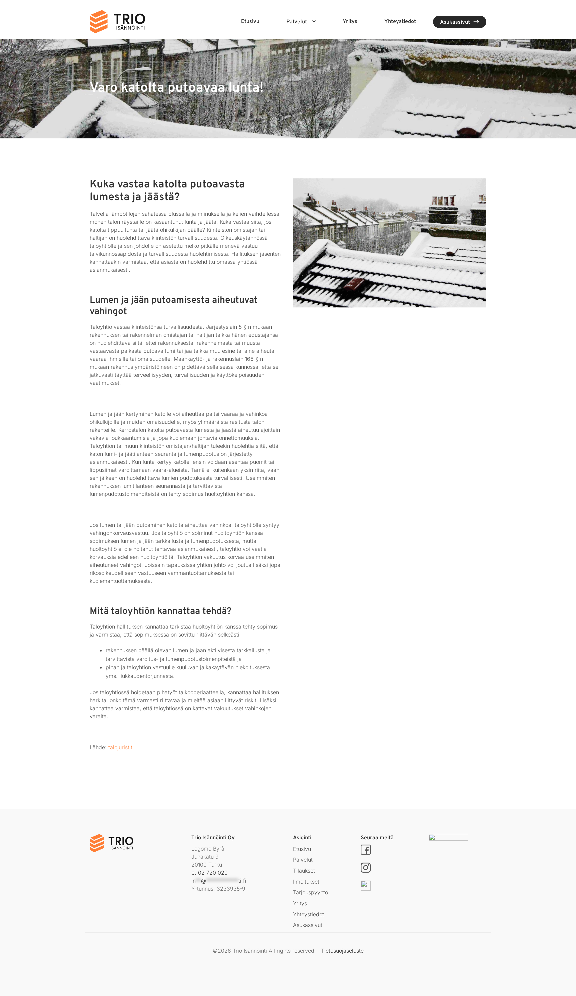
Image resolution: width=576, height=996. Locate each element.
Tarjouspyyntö (310, 892)
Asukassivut (455, 22)
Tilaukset (304, 870)
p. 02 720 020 (209, 872)
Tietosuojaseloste (342, 950)
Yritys (350, 21)
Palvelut (296, 22)
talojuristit (120, 747)
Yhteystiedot (400, 21)
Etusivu (250, 21)
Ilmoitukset (306, 881)
